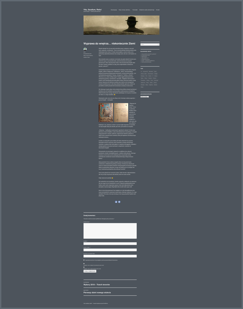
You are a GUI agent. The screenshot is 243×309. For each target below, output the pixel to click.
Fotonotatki (135, 10)
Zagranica (151, 84)
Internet (149, 75)
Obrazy (146, 78)
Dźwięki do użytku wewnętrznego (146, 10)
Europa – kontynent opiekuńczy (147, 60)
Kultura (156, 75)
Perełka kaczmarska (145, 59)
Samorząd (156, 80)
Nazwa (86, 241)
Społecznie (143, 82)
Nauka (142, 78)
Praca (152, 80)
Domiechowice (150, 73)
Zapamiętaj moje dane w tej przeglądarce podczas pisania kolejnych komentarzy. (101, 260)
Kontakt (157, 10)
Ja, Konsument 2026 (145, 55)
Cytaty (155, 71)
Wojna (147, 84)
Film (146, 75)
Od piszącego (114, 10)
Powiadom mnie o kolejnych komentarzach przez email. (94, 265)
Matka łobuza (144, 56)
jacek (84, 52)
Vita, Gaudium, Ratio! (93, 9)
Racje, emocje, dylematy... (88, 55)
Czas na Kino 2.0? (144, 58)
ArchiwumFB (145, 71)
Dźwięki (155, 73)
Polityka (147, 80)
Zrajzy (142, 87)
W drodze (142, 84)
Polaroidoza (143, 80)
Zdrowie (155, 84)
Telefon (151, 82)
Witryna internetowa (89, 253)
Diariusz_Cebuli (144, 73)
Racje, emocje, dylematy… (125, 10)
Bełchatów (151, 71)
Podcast (154, 78)
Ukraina (155, 82)
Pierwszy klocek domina (146, 62)
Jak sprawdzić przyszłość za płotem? (148, 54)
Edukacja (142, 75)
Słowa (88, 57)
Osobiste (85, 57)
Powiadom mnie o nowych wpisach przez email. (92, 268)
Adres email (87, 247)
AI (141, 71)
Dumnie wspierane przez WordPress (100, 303)
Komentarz (87, 222)
